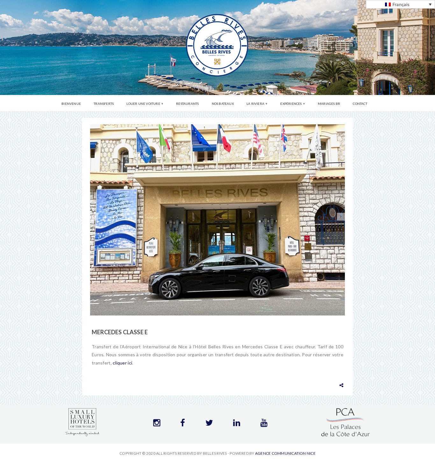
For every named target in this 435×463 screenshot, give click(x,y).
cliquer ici (122, 362)
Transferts (104, 103)
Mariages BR (329, 103)
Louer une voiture (143, 103)
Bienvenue (71, 103)
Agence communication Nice (285, 453)
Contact (360, 103)
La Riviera (255, 103)
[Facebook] (183, 424)
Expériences (291, 103)
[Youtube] (264, 424)
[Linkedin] (237, 424)
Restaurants (187, 103)
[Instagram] (157, 424)
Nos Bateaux (223, 103)
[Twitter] (209, 424)
